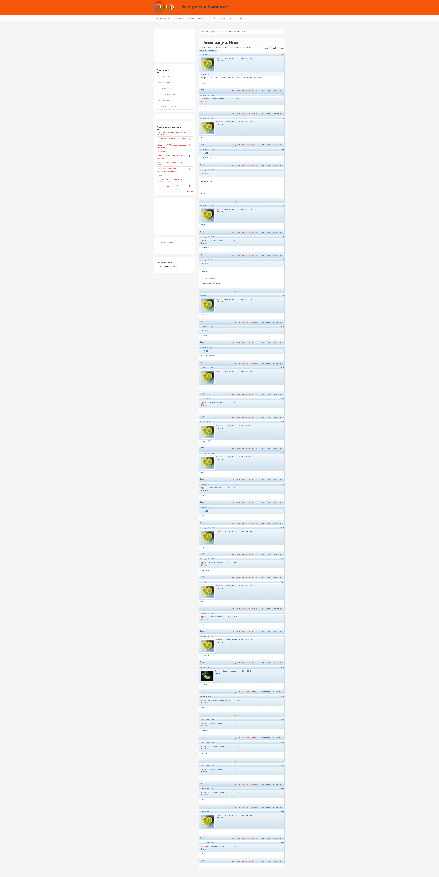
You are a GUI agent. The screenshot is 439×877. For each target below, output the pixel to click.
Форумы (213, 32)
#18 (282, 528)
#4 (283, 149)
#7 (283, 237)
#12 (282, 368)
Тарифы (176, 17)
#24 (282, 696)
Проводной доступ (165, 76)
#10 (282, 327)
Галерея (202, 18)
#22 (282, 636)
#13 (282, 399)
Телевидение (164, 100)
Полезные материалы (167, 106)
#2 (283, 95)
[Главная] (167, 6)
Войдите (202, 47)
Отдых (221, 32)
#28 (282, 789)
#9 (283, 295)
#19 (282, 559)
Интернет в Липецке (204, 7)
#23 (282, 667)
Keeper (218, 671)
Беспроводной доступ (166, 82)
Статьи (239, 18)
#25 (282, 719)
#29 (282, 811)
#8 (283, 260)
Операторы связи (165, 88)
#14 (282, 422)
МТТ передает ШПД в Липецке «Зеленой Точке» (170, 180)
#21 (282, 613)
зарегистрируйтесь (216, 47)
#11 (282, 347)
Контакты (226, 18)
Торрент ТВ (162, 175)
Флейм (228, 32)
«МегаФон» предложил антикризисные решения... (168, 170)
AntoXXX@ (205, 98)
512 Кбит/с (162, 151)
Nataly (219, 58)
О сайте (213, 18)
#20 (282, 582)
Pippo (203, 240)
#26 (282, 742)
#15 (282, 453)
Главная (204, 32)
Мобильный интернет (167, 94)
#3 (283, 118)
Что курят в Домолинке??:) (168, 186)
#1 (283, 54)
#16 (282, 484)
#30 (282, 843)
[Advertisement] (175, 45)
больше (190, 191)
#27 (282, 765)
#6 (283, 205)
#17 (282, 507)
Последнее (160, 17)
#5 (283, 170)
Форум (191, 18)
